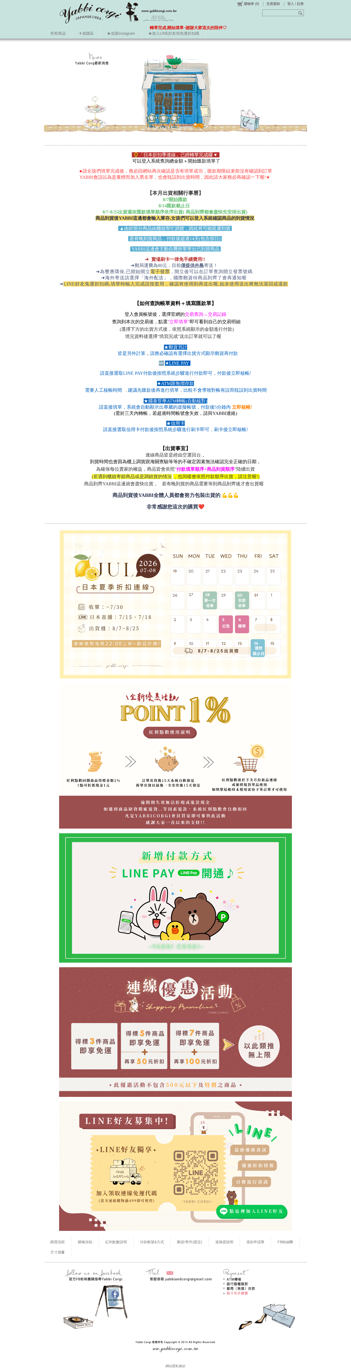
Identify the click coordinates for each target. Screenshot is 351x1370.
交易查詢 (273, 4)
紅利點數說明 (116, 1242)
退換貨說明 (224, 1242)
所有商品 (58, 33)
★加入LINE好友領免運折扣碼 (173, 33)
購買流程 (57, 1242)
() (251, 4)
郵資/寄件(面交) (189, 1242)
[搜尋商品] (301, 13)
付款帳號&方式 (152, 1242)
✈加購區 (86, 33)
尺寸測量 (57, 1252)
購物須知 (85, 1242)
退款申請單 (255, 1242)
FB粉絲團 (285, 1242)
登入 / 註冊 (295, 4)
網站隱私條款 (175, 1366)
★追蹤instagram (121, 33)
